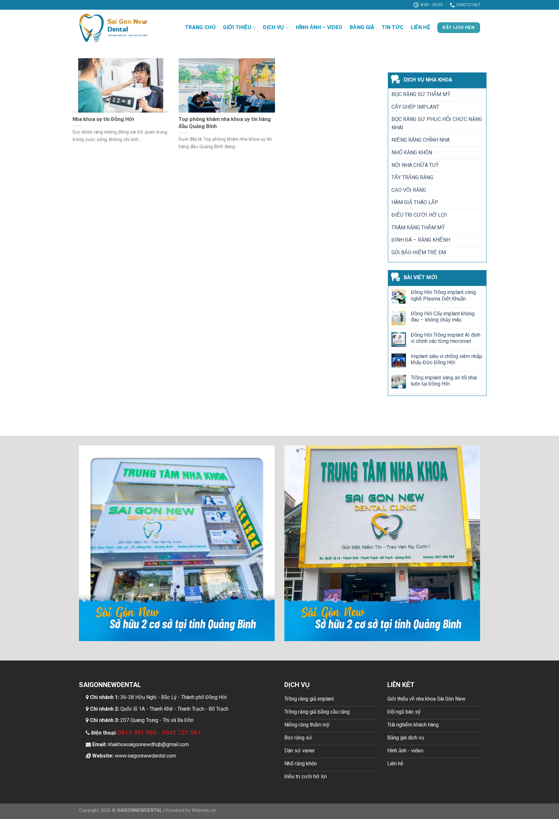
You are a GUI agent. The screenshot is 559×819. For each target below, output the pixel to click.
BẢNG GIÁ (362, 27)
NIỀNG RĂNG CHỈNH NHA (420, 140)
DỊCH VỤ (273, 27)
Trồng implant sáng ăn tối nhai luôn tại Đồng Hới (444, 381)
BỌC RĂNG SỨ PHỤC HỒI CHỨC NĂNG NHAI (436, 124)
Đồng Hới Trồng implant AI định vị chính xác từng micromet (445, 338)
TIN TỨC (392, 27)
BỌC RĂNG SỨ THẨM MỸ (421, 94)
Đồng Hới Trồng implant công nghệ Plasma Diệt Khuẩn (443, 296)
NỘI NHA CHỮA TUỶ (415, 165)
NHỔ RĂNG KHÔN (411, 153)
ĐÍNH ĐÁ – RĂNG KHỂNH (420, 240)
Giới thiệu (237, 27)
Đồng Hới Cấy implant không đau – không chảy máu (443, 317)
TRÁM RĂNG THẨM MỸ (418, 228)
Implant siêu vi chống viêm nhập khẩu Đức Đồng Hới (446, 360)
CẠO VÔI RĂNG (408, 190)
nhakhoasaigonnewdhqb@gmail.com (148, 744)
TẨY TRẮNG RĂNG (412, 178)
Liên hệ (421, 27)
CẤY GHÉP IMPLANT (415, 107)
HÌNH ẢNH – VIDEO (319, 27)
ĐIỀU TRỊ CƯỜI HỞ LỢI (419, 215)
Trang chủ (200, 27)
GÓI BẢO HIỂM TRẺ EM (418, 253)
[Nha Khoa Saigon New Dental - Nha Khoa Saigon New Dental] (114, 27)
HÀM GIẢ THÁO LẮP (414, 203)
